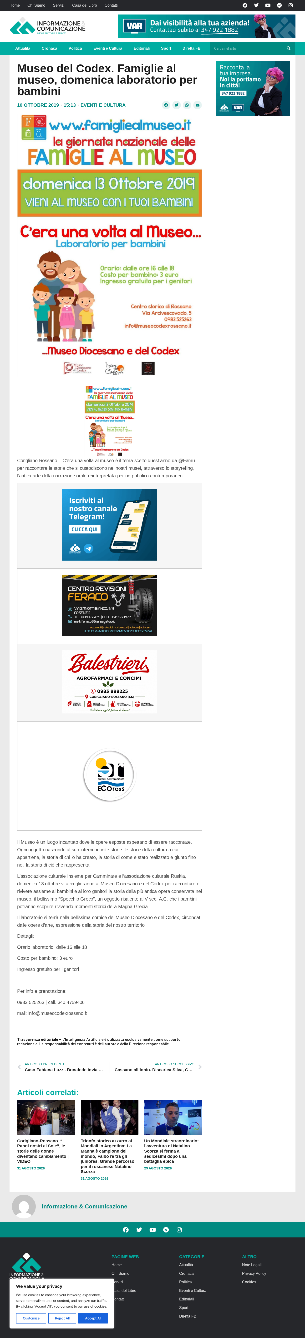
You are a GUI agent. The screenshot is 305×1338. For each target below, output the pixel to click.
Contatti (111, 5)
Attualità (22, 48)
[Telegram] (279, 5)
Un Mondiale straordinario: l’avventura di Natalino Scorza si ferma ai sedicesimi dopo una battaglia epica (171, 1151)
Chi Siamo (36, 5)
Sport (166, 48)
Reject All (62, 1318)
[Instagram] (290, 5)
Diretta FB (192, 48)
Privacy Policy (254, 1273)
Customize (31, 1318)
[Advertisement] (251, 193)
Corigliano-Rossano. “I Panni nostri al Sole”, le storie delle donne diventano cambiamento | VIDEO (43, 1151)
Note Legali (252, 1265)
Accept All (93, 1318)
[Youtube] (268, 5)
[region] (62, 1303)
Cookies (249, 1282)
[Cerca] (288, 48)
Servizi (59, 5)
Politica (75, 48)
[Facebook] (245, 5)
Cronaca (49, 48)
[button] (166, 105)
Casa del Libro (84, 5)
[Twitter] (256, 5)
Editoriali (142, 48)
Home (15, 5)
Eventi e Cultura (107, 48)
